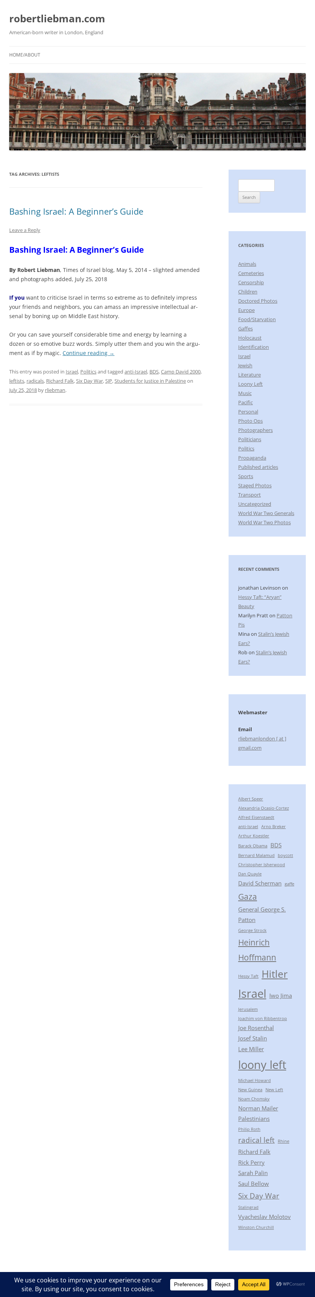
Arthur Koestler (253, 836)
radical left (256, 1140)
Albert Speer (250, 799)
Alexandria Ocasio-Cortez (263, 808)
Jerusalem (248, 1009)
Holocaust (250, 337)
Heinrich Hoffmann (257, 950)
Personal (248, 411)
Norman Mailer (258, 1108)
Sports (245, 476)
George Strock (252, 930)
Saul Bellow (253, 1183)
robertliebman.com (57, 18)
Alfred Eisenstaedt (256, 817)
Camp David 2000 (181, 371)
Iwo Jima (280, 995)
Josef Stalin (252, 1038)
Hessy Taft (248, 976)
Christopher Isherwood (261, 864)
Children (247, 291)
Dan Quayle (250, 874)
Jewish (245, 365)
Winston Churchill (256, 1227)
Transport (249, 494)
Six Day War (89, 380)
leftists (16, 380)
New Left (274, 1089)
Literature (249, 374)
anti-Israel (135, 371)
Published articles (258, 466)
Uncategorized (254, 503)
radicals (35, 380)
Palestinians (254, 1118)
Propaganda (252, 457)
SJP (108, 380)
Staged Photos (255, 485)
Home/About (24, 55)
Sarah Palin (253, 1173)
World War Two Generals (266, 513)
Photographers (255, 430)
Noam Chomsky (254, 1099)
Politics (88, 371)
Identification (253, 346)
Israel (72, 371)
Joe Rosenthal (256, 1028)
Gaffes (245, 328)
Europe (246, 310)
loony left (262, 1064)
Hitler (275, 974)
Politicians (249, 439)
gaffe (289, 884)
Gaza (247, 896)
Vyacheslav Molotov (264, 1216)
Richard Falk (60, 380)
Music (245, 393)
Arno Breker (273, 826)
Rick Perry (251, 1162)
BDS (154, 371)
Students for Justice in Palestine (150, 380)
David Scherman (260, 883)
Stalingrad (248, 1207)
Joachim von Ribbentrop (262, 1018)
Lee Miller (251, 1049)
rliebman (55, 390)
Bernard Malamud (256, 855)
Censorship (251, 282)
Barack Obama (252, 846)
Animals (247, 263)
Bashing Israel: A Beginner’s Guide (76, 211)
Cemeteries (251, 273)
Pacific (245, 402)
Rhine (283, 1141)
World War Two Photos (264, 522)
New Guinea (250, 1089)
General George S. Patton (262, 914)
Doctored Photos (257, 300)
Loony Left (250, 383)
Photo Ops (250, 420)
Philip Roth (249, 1129)
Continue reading (88, 353)
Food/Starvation (257, 319)
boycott (285, 855)
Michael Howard (254, 1080)
